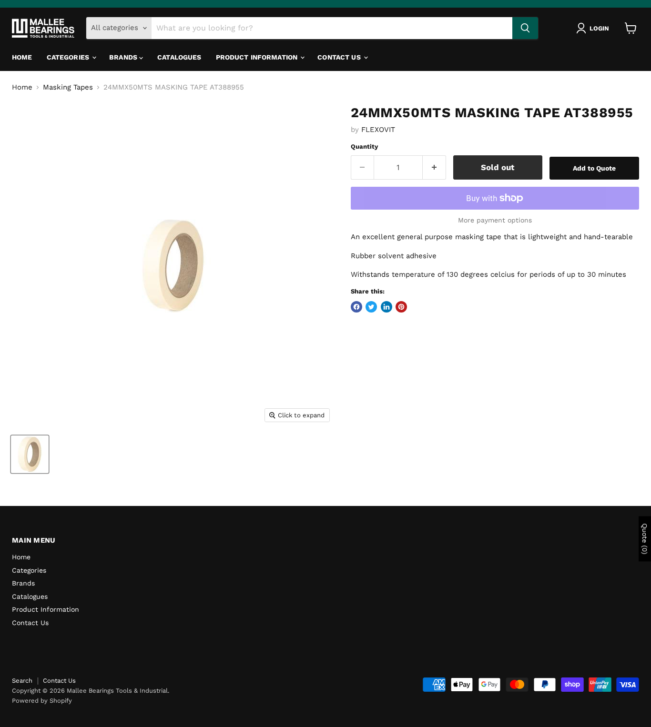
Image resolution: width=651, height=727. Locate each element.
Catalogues (179, 57)
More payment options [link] (495, 220)
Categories (69, 57)
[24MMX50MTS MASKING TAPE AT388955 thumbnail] (30, 454)
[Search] (525, 28)
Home (22, 57)
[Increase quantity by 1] (434, 167)
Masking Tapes (68, 87)
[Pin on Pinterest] (401, 307)
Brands (124, 57)
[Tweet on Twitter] (371, 307)
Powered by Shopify (42, 700)
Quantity (364, 146)
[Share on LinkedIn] (386, 307)
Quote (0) (645, 539)
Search (22, 680)
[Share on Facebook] (356, 307)
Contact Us (340, 57)
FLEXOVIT (378, 129)
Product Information (258, 57)
